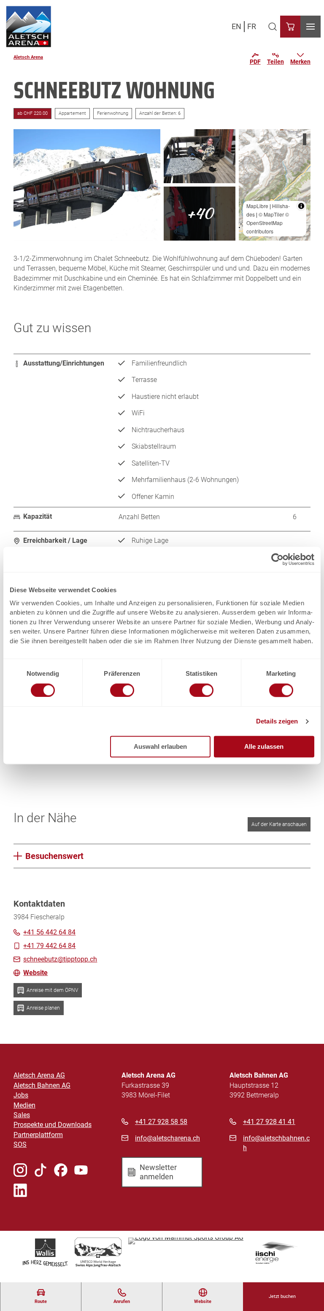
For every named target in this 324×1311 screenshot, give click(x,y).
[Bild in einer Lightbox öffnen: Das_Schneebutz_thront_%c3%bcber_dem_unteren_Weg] (87, 185)
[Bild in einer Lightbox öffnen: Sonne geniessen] (199, 156)
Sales (22, 1115)
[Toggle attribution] (301, 206)
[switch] (122, 690)
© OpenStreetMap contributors (267, 223)
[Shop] (290, 27)
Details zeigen (277, 721)
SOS (20, 1144)
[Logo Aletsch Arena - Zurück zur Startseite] (28, 26)
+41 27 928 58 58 (161, 1122)
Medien (24, 1105)
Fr (251, 26)
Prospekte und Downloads (53, 1125)
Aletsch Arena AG (39, 1075)
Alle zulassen (264, 746)
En (236, 26)
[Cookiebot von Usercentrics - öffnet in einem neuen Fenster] (277, 559)
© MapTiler (271, 214)
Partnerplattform (38, 1135)
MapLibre (257, 205)
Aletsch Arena (28, 57)
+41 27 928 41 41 (269, 1122)
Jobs (21, 1095)
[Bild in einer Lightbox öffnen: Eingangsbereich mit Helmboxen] (199, 214)
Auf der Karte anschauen (279, 824)
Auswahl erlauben (160, 746)
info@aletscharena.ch (167, 1138)
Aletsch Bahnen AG (42, 1085)
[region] (274, 185)
